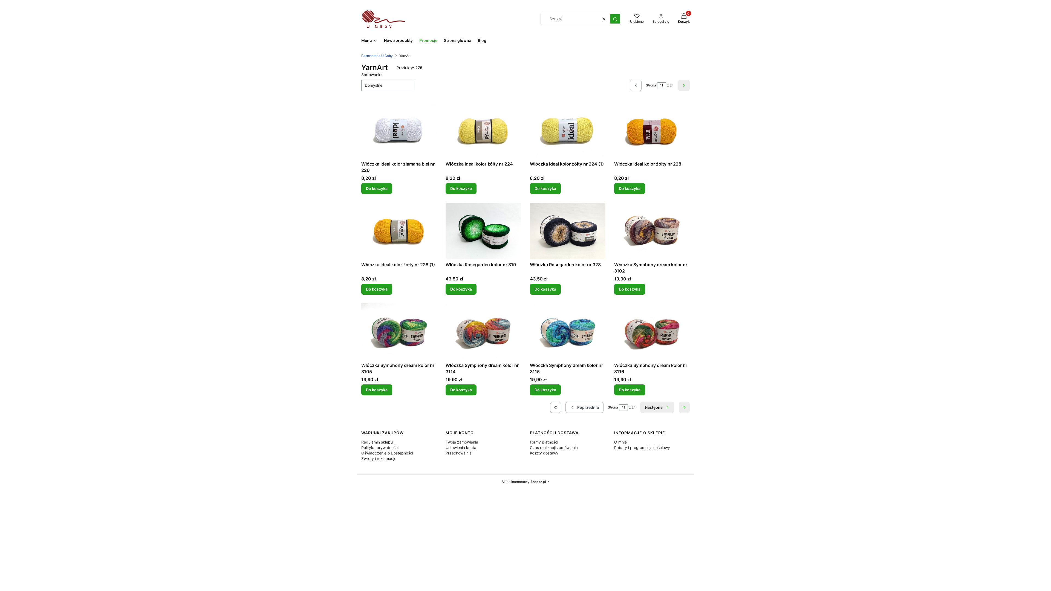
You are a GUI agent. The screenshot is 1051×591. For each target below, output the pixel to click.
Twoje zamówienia (462, 442)
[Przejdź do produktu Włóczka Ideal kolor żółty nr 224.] (483, 130)
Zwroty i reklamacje (378, 458)
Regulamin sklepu (377, 442)
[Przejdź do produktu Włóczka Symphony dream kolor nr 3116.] (652, 331)
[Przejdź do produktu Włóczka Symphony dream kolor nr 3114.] (483, 331)
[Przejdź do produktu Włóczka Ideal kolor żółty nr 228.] (652, 130)
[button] (615, 19)
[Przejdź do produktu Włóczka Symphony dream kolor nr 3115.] (567, 331)
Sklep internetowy (524, 482)
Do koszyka (377, 188)
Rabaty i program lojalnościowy (642, 447)
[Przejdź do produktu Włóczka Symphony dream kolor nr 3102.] (652, 231)
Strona (651, 85)
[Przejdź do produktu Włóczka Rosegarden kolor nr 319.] (483, 231)
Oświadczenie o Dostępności (387, 453)
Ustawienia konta (461, 447)
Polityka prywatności (380, 447)
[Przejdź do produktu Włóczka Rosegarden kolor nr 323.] (567, 231)
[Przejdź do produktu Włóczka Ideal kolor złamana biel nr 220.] (399, 130)
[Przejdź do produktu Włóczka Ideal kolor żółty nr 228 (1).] (399, 231)
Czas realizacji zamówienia (554, 447)
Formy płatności (544, 442)
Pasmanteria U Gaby (377, 56)
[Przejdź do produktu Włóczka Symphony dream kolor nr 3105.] (399, 331)
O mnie (620, 442)
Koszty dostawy (544, 453)
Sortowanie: (371, 74)
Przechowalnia (459, 453)
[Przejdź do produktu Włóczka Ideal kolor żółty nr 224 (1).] (567, 130)
